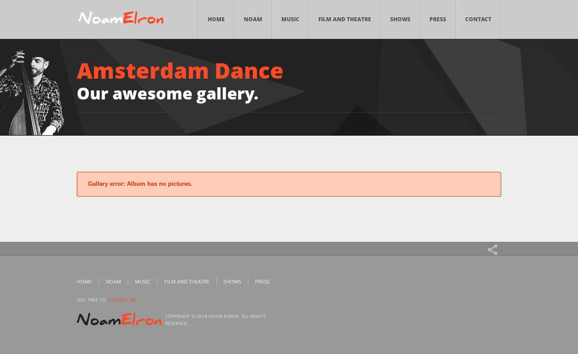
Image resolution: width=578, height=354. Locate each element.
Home (216, 19)
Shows (400, 19)
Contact (478, 19)
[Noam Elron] (121, 20)
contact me (121, 300)
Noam (253, 19)
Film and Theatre (344, 19)
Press (437, 19)
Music (290, 19)
